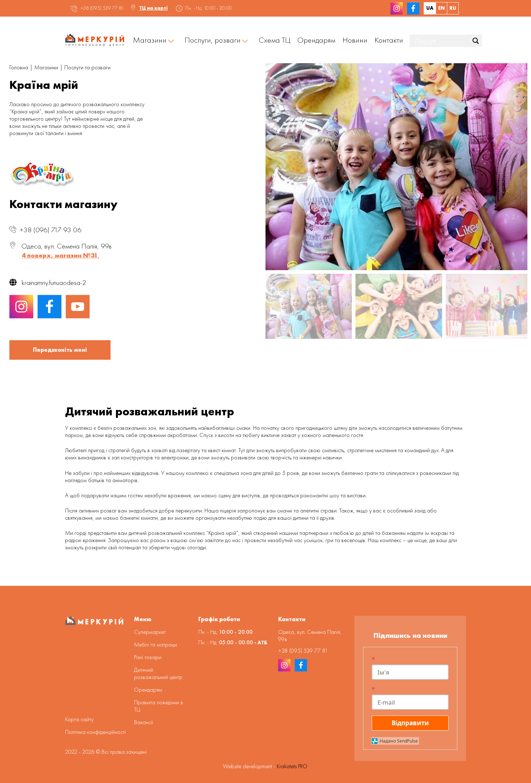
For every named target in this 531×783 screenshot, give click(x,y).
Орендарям (316, 40)
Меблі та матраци (155, 644)
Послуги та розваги (87, 67)
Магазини (150, 40)
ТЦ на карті (153, 8)
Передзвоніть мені (60, 350)
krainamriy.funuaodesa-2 (54, 282)
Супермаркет (150, 632)
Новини (354, 40)
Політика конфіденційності (95, 732)
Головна (18, 67)
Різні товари (147, 657)
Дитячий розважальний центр (158, 673)
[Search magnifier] (476, 41)
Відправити (410, 723)
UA (429, 8)
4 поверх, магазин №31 (60, 255)
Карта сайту (79, 719)
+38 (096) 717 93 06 (50, 229)
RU (452, 8)
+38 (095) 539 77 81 (102, 8)
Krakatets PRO (292, 766)
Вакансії (143, 722)
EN (441, 8)
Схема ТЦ (274, 40)
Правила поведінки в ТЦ (158, 705)
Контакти (389, 40)
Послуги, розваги (213, 40)
